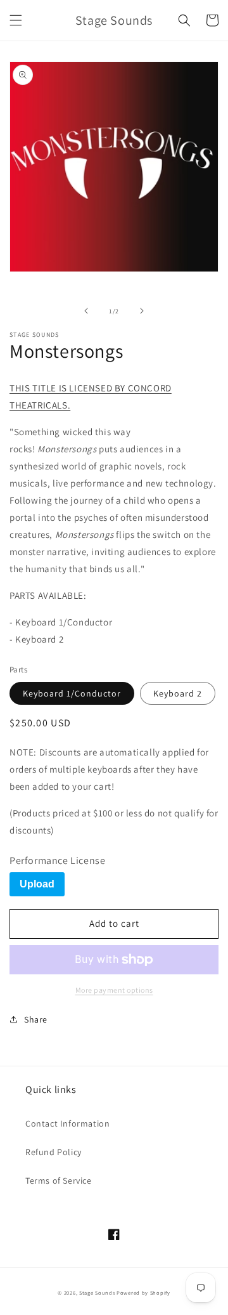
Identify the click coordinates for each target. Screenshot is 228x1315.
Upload (37, 884)
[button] (16, 20)
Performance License (57, 860)
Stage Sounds (97, 1292)
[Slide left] (86, 311)
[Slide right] (142, 311)
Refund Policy (53, 1152)
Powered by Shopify (143, 1292)
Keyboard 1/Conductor (72, 693)
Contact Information (67, 1123)
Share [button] (36, 1019)
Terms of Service (58, 1180)
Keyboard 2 (177, 693)
